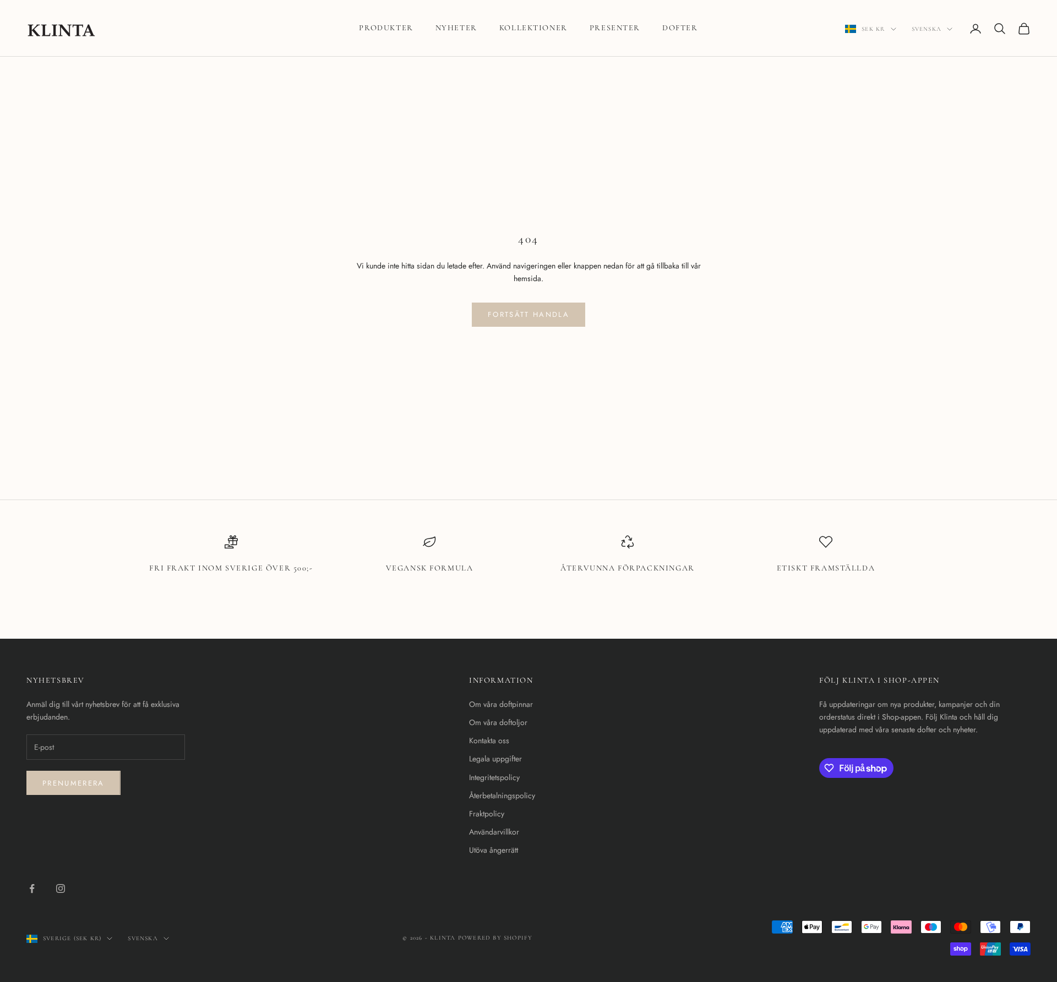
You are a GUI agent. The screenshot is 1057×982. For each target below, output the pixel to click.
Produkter (386, 27)
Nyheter (456, 27)
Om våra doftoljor (498, 722)
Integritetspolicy (494, 777)
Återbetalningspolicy (502, 795)
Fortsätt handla (528, 314)
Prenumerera (73, 783)
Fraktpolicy (486, 813)
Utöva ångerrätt (493, 849)
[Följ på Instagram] (60, 888)
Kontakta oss (489, 740)
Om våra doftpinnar (501, 704)
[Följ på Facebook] (31, 888)
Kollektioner (533, 27)
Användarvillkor (494, 831)
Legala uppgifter (495, 758)
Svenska (926, 28)
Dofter (680, 27)
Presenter (615, 27)
